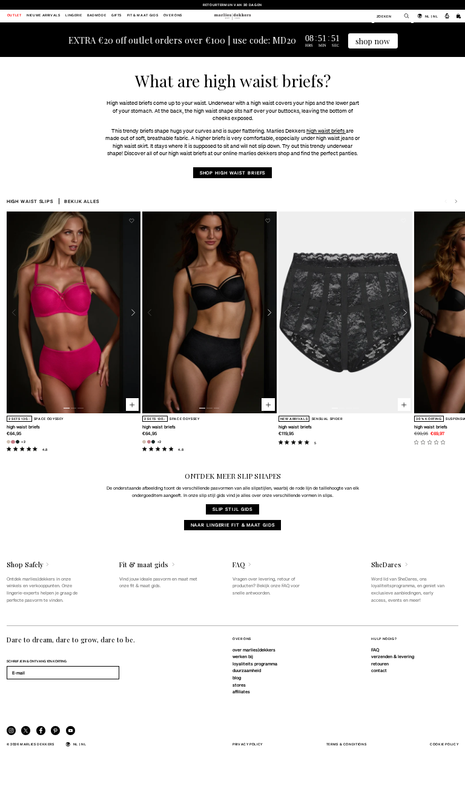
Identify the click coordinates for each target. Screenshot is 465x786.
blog (236, 677)
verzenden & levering (392, 656)
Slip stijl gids (232, 509)
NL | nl (431, 16)
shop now (372, 41)
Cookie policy (444, 744)
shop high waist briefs (233, 173)
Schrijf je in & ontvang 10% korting (37, 661)
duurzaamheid (246, 670)
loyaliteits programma (254, 664)
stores (239, 685)
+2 (23, 441)
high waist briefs (326, 130)
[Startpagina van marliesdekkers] (232, 16)
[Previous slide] (14, 312)
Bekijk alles (81, 201)
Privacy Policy (247, 744)
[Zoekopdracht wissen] (403, 16)
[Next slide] (456, 201)
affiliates (241, 691)
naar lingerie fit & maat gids (233, 525)
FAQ (375, 650)
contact (379, 670)
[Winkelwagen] (459, 16)
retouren (380, 664)
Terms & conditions (346, 744)
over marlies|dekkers (253, 650)
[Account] (447, 16)
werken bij (242, 656)
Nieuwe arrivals (44, 16)
